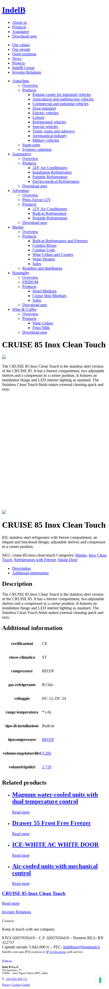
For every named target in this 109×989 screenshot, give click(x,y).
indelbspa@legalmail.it (81, 947)
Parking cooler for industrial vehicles (61, 94)
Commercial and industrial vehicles (60, 104)
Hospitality (21, 273)
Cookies (16, 984)
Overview (30, 85)
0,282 (46, 753)
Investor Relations (26, 72)
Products (19, 27)
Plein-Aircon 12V (36, 200)
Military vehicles (45, 140)
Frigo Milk (41, 328)
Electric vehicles (45, 113)
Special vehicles (45, 126)
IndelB (13, 9)
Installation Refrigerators (52, 172)
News (17, 58)
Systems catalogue (37, 149)
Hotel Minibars (44, 291)
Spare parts (31, 145)
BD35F (48, 739)
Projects (18, 63)
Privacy (6, 984)
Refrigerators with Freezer (35, 560)
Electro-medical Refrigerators (55, 181)
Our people (21, 49)
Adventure (20, 190)
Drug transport (44, 108)
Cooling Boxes (44, 245)
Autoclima (20, 81)
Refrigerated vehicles (49, 122)
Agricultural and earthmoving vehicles (63, 99)
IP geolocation (56, 952)
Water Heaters (43, 259)
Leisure (38, 117)
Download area (24, 36)
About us (19, 22)
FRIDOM (30, 282)
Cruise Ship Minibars (49, 296)
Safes (36, 264)
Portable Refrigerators (49, 177)
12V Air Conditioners (49, 209)
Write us (7, 960)
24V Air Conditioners (49, 168)
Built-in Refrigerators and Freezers (60, 241)
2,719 (46, 767)
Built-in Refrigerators (49, 213)
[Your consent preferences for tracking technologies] (100, 980)
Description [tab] (21, 568)
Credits (26, 984)
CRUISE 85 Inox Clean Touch (33, 893)
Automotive (21, 154)
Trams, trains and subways (53, 131)
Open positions (24, 54)
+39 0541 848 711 (16, 978)
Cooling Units (43, 250)
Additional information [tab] (30, 573)
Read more (21, 812)
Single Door (67, 560)
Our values (21, 45)
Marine (18, 227)
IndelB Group (23, 68)
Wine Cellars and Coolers (52, 254)
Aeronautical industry (49, 136)
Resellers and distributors (42, 268)
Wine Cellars (42, 323)
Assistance (20, 31)
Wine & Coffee (24, 309)
